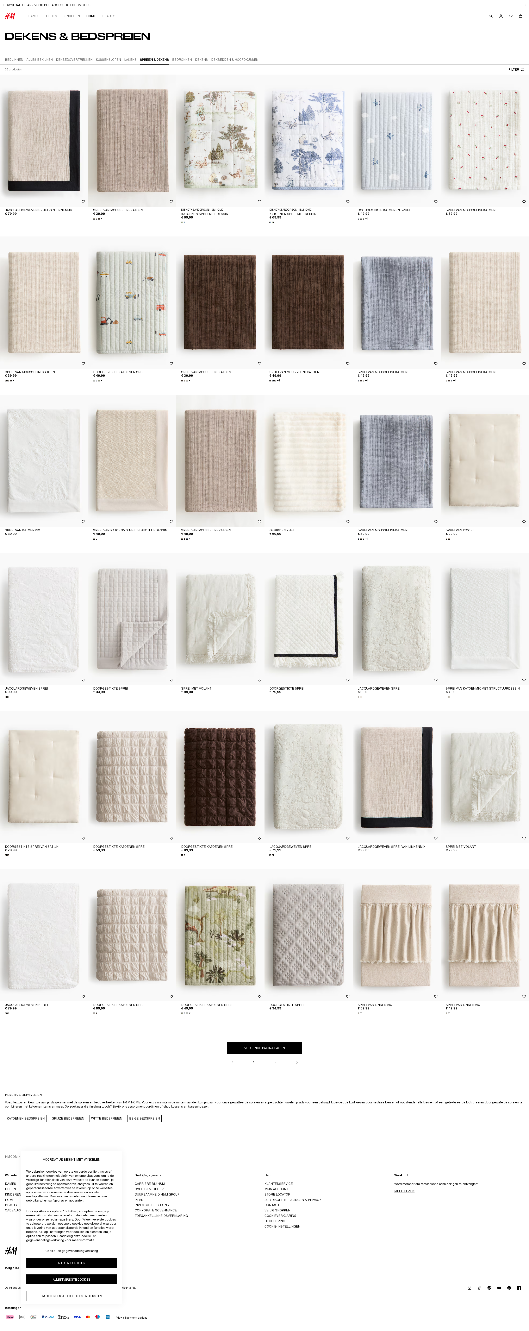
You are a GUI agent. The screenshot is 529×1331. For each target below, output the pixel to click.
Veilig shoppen (277, 1210)
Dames (33, 16)
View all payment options (131, 1317)
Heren (51, 16)
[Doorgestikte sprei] (132, 619)
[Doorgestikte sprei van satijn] (44, 777)
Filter (514, 69)
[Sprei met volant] (220, 619)
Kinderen (72, 16)
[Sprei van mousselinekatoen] (132, 141)
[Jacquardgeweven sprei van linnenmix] (44, 141)
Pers (139, 1200)
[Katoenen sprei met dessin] (220, 141)
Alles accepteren (71, 1263)
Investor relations (152, 1205)
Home (91, 16)
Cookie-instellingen (282, 1226)
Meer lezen (404, 1191)
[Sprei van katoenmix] (44, 461)
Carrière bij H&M (150, 1183)
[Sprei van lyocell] (485, 461)
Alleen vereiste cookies (71, 1279)
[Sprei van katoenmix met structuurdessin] (132, 461)
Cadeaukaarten (19, 1210)
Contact (271, 1205)
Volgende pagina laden (264, 1048)
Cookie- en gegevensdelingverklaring (71, 1251)
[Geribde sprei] (308, 461)
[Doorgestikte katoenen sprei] (397, 141)
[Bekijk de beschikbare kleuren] (183, 222)
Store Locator (277, 1194)
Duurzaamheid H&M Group (157, 1194)
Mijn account (276, 1189)
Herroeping (274, 1221)
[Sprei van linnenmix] (397, 935)
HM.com (11, 1156)
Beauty (108, 16)
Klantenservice (278, 1183)
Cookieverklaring (280, 1215)
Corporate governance (156, 1210)
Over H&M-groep (149, 1189)
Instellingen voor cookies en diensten (72, 1296)
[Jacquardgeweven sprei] (44, 619)
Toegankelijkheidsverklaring (161, 1215)
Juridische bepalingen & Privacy (292, 1200)
